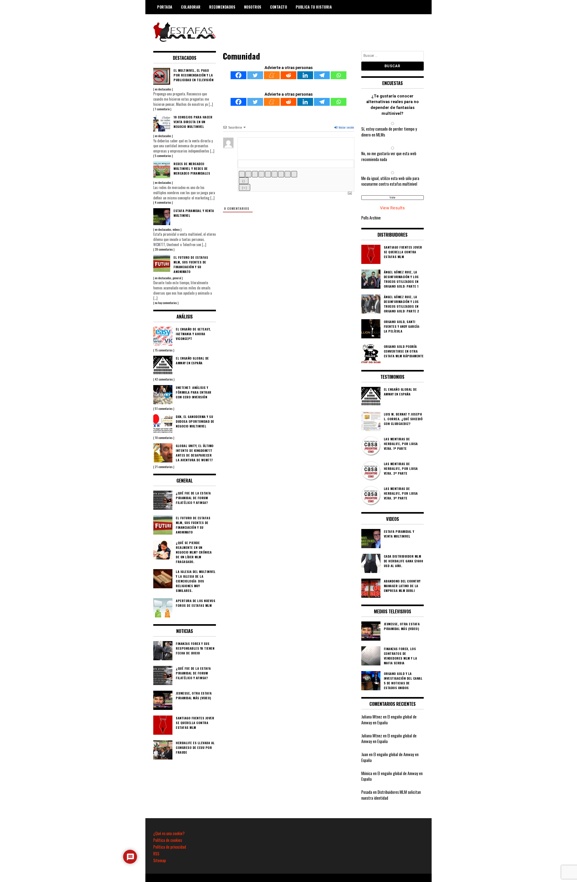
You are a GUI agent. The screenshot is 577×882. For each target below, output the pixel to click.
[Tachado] (261, 174)
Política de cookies (167, 840)
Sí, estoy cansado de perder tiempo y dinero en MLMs (389, 132)
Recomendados (222, 7)
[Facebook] (238, 75)
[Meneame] (272, 75)
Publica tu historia (314, 7)
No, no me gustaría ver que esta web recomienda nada (388, 156)
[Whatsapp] (338, 75)
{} (243, 181)
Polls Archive (371, 218)
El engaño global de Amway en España (389, 719)
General (177, 278)
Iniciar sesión (346, 127)
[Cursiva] (248, 174)
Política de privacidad (169, 847)
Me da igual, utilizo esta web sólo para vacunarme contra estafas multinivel (390, 181)
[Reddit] (288, 75)
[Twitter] (255, 75)
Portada (164, 7)
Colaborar (191, 7)
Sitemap (159, 860)
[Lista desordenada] (274, 174)
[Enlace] (294, 174)
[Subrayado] (255, 174)
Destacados (164, 89)
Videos (176, 229)
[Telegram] (322, 75)
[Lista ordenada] (268, 174)
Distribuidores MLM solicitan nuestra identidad (391, 795)
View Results (392, 207)
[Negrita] (242, 174)
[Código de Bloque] (288, 174)
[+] (244, 187)
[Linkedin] (305, 75)
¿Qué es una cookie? (169, 833)
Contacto (278, 7)
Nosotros (252, 7)
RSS (156, 854)
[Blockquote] (281, 174)
